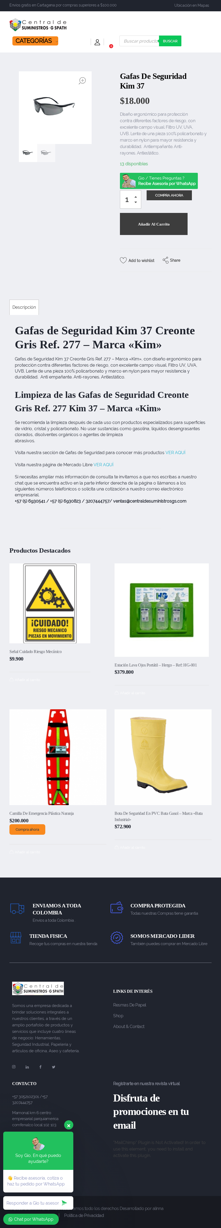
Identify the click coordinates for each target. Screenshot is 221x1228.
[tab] (24, 307)
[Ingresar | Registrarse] (97, 43)
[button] (137, 197)
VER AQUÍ (175, 452)
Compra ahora (27, 829)
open (82, 80)
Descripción (24, 307)
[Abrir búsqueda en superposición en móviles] (150, 41)
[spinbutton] (130, 199)
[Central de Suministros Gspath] (38, 24)
